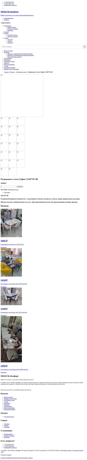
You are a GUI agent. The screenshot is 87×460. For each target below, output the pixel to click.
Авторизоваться (8, 18)
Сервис (6, 38)
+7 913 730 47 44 (9, 3)
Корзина (6, 19)
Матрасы (6, 52)
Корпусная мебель (9, 64)
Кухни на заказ (8, 50)
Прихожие (7, 60)
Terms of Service (78, 450)
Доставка (10, 39)
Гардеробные (8, 58)
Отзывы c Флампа (12, 29)
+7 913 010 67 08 (9, 2)
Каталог (6, 32)
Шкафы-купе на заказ (10, 398)
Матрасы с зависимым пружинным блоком (19, 54)
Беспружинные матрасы (14, 57)
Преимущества (11, 27)
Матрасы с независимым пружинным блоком (20, 55)
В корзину (20, 186)
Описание (7, 192)
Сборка (9, 41)
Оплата (6, 33)
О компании (7, 26)
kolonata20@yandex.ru (10, 5)
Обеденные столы (9, 61)
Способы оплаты (12, 35)
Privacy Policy (68, 450)
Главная (6, 72)
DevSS (9, 455)
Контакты (10, 30)
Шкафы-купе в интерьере (11, 69)
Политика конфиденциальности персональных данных (17, 458)
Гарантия (10, 42)
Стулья (6, 66)
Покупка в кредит (12, 36)
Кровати (6, 63)
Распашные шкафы (9, 67)
